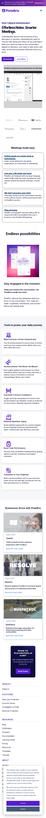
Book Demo (7, 59)
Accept (23, 803)
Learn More (21, 59)
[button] (41, 10)
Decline (23, 809)
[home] (11, 10)
